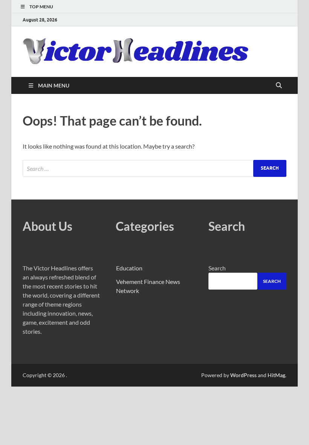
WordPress (243, 375)
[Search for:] (154, 168)
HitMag (276, 375)
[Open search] (279, 85)
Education (129, 268)
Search (217, 268)
